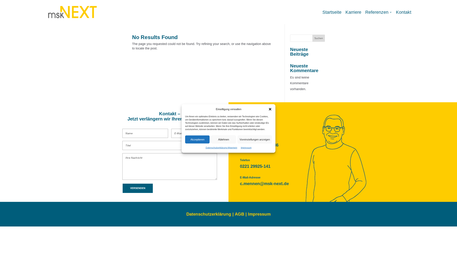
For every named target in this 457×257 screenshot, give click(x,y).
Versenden (137, 188)
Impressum (246, 148)
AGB (239, 214)
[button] (270, 109)
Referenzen (376, 12)
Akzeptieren (197, 139)
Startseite (332, 12)
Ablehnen (223, 139)
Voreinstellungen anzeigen (255, 139)
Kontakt (403, 12)
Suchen (318, 38)
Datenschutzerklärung (208, 214)
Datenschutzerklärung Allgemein (221, 148)
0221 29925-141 (255, 166)
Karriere (353, 12)
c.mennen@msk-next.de (264, 183)
